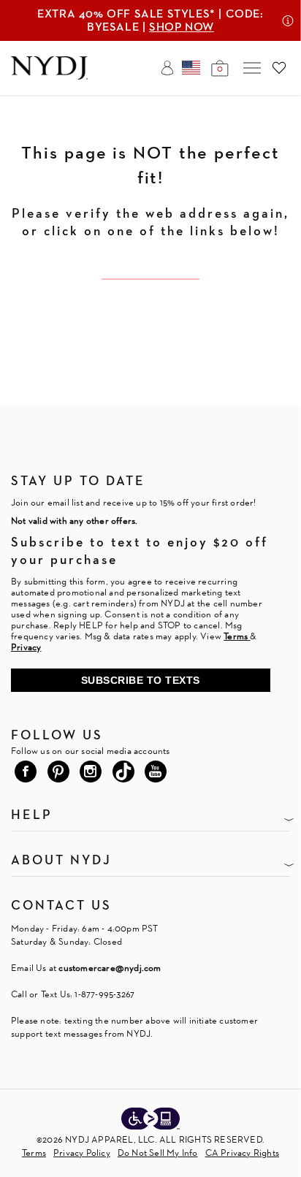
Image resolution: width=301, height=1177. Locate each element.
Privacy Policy (81, 1152)
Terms (34, 1152)
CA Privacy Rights (242, 1152)
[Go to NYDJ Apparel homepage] (49, 75)
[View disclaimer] (288, 20)
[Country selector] (191, 68)
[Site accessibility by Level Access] (150, 1120)
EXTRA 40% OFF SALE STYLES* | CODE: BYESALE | (150, 20)
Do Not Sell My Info (158, 1152)
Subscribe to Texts (140, 680)
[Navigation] (252, 68)
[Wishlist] (279, 68)
